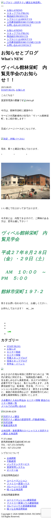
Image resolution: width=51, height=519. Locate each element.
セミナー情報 (13, 355)
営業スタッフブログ (17, 358)
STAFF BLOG (8, 90)
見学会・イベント (16, 364)
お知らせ (20, 90)
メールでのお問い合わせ (13, 406)
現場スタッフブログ (17, 361)
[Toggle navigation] (2, 6)
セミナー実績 (13, 352)
